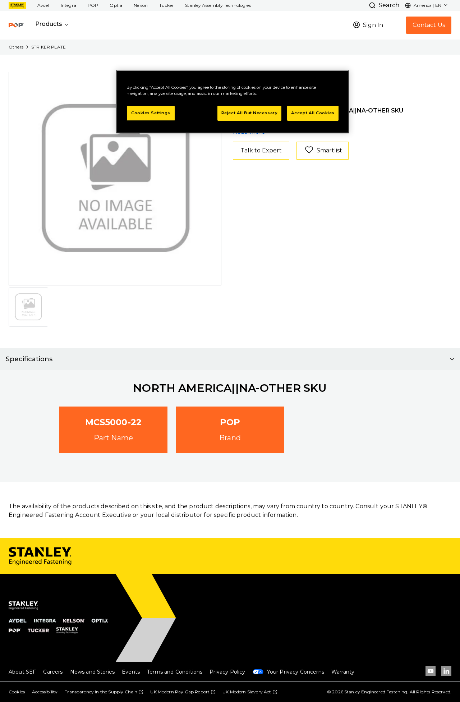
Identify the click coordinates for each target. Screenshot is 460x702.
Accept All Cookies (313, 112)
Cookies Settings (150, 112)
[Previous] (18, 178)
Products (48, 23)
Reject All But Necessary (249, 112)
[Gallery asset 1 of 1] (115, 178)
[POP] (16, 25)
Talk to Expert (261, 150)
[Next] (211, 178)
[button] (43, 5)
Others (16, 47)
